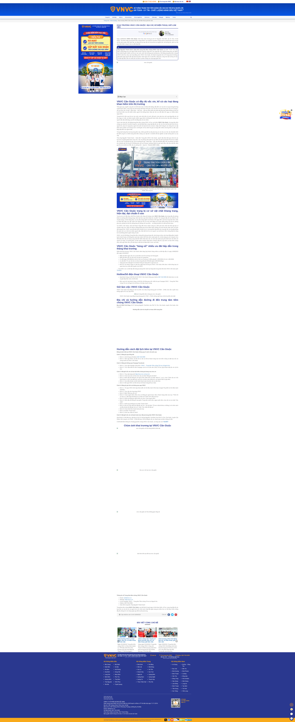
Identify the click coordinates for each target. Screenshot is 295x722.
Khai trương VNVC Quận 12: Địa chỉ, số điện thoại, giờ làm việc (168, 640)
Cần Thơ (174, 676)
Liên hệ (154, 655)
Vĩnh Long (185, 691)
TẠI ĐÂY (119, 270)
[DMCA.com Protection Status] (181, 720)
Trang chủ (107, 17)
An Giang (174, 664)
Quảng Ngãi (152, 677)
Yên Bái (107, 684)
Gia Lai (139, 669)
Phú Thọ (117, 677)
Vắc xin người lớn (138, 17)
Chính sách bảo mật (108, 696)
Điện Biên (107, 667)
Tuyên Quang (118, 684)
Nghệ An (139, 674)
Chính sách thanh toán (108, 699)
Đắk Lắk (139, 667)
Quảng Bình (152, 674)
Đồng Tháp (175, 678)
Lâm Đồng (175, 683)
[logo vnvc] (122, 9)
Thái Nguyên (108, 682)
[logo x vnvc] (165, 720)
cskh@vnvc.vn (128, 598)
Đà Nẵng (151, 664)
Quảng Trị (140, 679)
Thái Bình (117, 679)
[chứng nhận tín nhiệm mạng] (176, 720)
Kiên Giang (185, 681)
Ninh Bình (107, 677)
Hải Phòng (118, 669)
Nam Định (117, 674)
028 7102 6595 (162, 277)
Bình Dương (175, 671)
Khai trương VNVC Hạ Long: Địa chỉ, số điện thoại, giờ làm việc (147, 640)
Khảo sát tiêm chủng (108, 697)
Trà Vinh (184, 688)
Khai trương (113, 20)
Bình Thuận (175, 673)
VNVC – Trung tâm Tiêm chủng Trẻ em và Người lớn (155, 365)
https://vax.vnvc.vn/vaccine (142, 374)
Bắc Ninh (117, 664)
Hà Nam (107, 669)
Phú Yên (151, 682)
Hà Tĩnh (151, 669)
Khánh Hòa (140, 672)
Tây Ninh (184, 686)
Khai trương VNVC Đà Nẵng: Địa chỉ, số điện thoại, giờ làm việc (127, 640)
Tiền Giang (175, 688)
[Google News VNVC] (147, 32)
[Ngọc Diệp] (162, 33)
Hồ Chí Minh (185, 678)
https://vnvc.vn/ (129, 599)
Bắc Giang (107, 664)
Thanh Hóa (152, 679)
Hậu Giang (175, 681)
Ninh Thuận (175, 686)
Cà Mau (184, 673)
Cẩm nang (154, 17)
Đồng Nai (184, 676)
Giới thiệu (114, 17)
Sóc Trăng (175, 691)
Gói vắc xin (147, 17)
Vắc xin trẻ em (128, 17)
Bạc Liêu (174, 668)
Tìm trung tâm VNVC (166, 655)
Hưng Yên (117, 672)
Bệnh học (168, 17)
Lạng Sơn (107, 674)
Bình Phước (185, 671)
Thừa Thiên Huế (141, 682)
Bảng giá (161, 17)
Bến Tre (184, 668)
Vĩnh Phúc (117, 682)
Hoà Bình (107, 672)
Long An (184, 683)
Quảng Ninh (108, 679)
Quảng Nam (140, 677)
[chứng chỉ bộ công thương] (187, 720)
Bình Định (140, 664)
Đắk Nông (151, 667)
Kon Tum (151, 672)
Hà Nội (117, 667)
